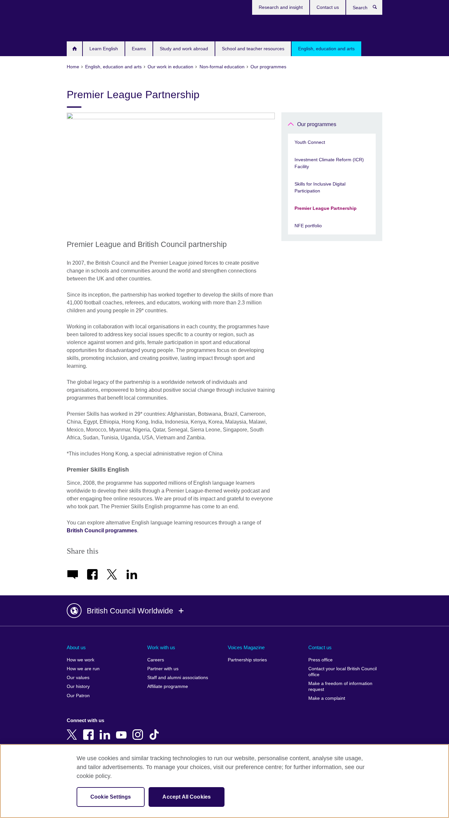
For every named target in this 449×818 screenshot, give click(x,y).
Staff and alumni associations (177, 677)
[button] (224, 610)
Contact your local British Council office (342, 671)
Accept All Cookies (186, 797)
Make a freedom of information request (340, 686)
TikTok (155, 730)
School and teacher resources (253, 48)
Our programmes (316, 124)
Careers (155, 659)
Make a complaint (326, 698)
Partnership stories (247, 659)
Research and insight (281, 7)
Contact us (328, 7)
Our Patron (78, 695)
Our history (78, 686)
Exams (139, 48)
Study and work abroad (184, 48)
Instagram (139, 730)
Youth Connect (310, 142)
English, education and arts (326, 48)
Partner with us (162, 668)
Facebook (89, 730)
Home (74, 48)
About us (76, 647)
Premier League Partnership (326, 208)
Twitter (73, 730)
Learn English (103, 48)
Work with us (161, 647)
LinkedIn (106, 730)
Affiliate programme (167, 686)
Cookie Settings (110, 797)
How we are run (83, 668)
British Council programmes (102, 530)
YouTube (122, 730)
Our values (78, 677)
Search (378, 8)
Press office (320, 659)
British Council (86, 27)
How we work (80, 659)
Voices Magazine (246, 647)
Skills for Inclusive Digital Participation (320, 187)
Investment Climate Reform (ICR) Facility (329, 163)
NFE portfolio (308, 225)
